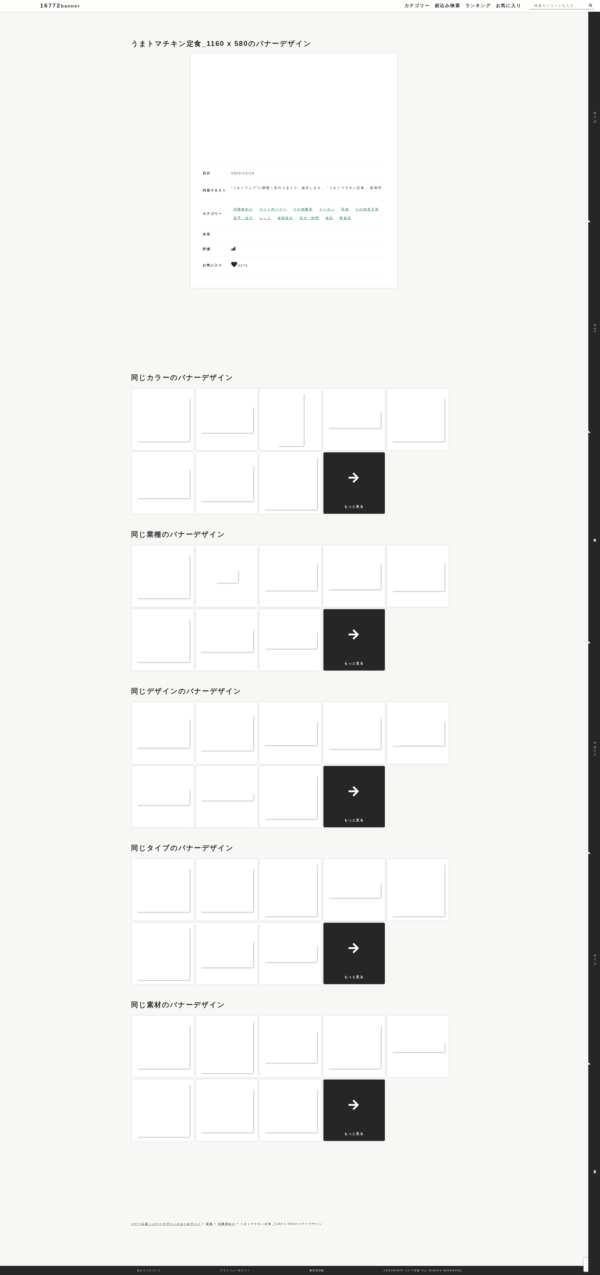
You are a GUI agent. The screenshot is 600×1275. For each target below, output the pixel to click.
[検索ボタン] (591, 5)
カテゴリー (417, 5)
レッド (265, 218)
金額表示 (285, 218)
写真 (345, 209)
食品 (330, 218)
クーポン (327, 209)
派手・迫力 (243, 218)
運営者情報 (316, 1270)
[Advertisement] (216, 22)
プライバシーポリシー (235, 1270)
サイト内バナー (273, 209)
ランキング (478, 5)
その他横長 (303, 209)
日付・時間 (309, 218)
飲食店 (345, 218)
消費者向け (243, 209)
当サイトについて (149, 1270)
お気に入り (508, 5)
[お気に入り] (234, 265)
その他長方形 (367, 209)
